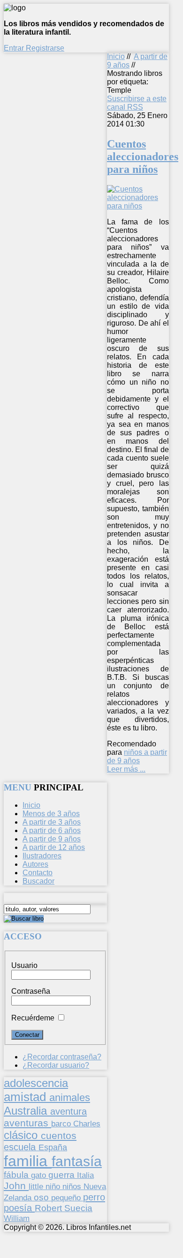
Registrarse (45, 48)
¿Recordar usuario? (56, 1065)
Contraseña (30, 991)
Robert (49, 1208)
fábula (17, 1175)
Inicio (116, 56)
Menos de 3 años (51, 814)
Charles (86, 1123)
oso (42, 1197)
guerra (62, 1175)
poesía (19, 1208)
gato (39, 1175)
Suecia (78, 1208)
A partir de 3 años (52, 822)
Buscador (38, 881)
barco (62, 1123)
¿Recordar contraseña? (62, 1057)
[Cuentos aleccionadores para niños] (138, 206)
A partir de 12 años (54, 847)
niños (73, 1186)
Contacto (38, 873)
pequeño (67, 1197)
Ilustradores (42, 856)
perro (94, 1196)
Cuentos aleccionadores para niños (142, 156)
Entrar (15, 48)
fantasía (77, 1161)
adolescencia (36, 1083)
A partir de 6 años (52, 830)
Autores (35, 864)
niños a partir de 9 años (137, 756)
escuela (21, 1147)
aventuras (27, 1122)
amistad (26, 1097)
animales (69, 1097)
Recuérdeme (32, 1018)
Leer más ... (126, 769)
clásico (22, 1135)
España (52, 1147)
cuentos (58, 1135)
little (37, 1186)
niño (54, 1186)
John (16, 1185)
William (17, 1218)
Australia (27, 1110)
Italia (85, 1175)
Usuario (24, 965)
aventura (68, 1111)
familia (28, 1161)
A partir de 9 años (52, 839)
